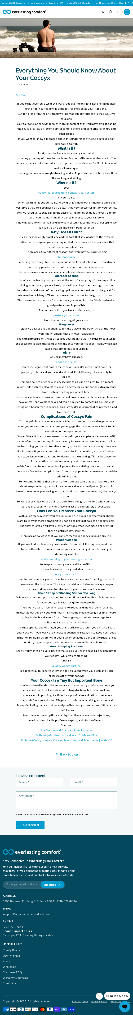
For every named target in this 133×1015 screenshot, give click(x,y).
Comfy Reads (11, 950)
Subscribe (50, 884)
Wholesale (9, 966)
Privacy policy (99, 1001)
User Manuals (11, 955)
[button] (127, 12)
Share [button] (22, 94)
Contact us (10, 983)
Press (6, 961)
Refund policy (80, 1001)
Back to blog (69, 754)
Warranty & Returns (15, 977)
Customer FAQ (12, 972)
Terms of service (120, 1001)
